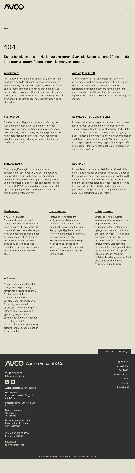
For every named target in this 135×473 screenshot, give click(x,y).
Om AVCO (123, 370)
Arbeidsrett (11, 73)
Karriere (124, 378)
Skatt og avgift (13, 163)
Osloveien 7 (10, 413)
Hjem (6, 28)
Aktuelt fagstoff (121, 374)
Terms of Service (88, 456)
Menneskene (122, 366)
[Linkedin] (13, 382)
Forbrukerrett (57, 211)
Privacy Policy (75, 456)
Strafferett (78, 163)
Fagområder (122, 361)
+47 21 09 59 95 (14, 373)
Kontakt (124, 382)
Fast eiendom (12, 116)
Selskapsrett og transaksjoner (91, 116)
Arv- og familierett (83, 73)
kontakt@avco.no (15, 376)
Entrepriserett (104, 211)
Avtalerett (10, 278)
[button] (127, 7)
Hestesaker (11, 211)
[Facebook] (7, 382)
